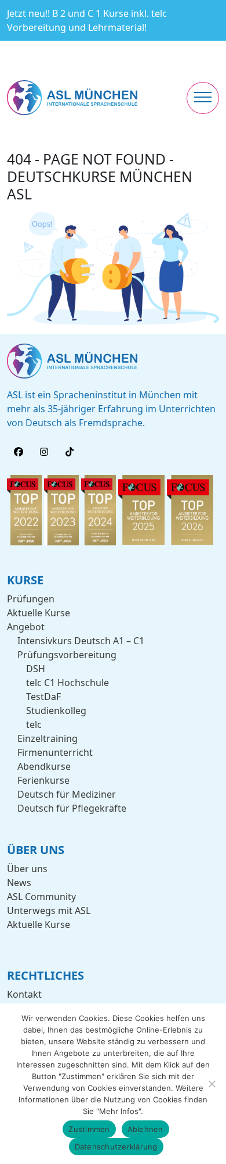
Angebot (26, 626)
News (19, 882)
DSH (35, 668)
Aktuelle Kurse (38, 612)
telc (34, 724)
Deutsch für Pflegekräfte (71, 808)
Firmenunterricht (55, 752)
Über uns (27, 868)
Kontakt (24, 994)
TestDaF (43, 696)
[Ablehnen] (211, 1084)
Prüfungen (30, 598)
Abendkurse (44, 766)
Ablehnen (145, 1129)
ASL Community (41, 896)
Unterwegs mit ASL (48, 910)
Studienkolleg (56, 710)
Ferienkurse (43, 780)
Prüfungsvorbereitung (66, 654)
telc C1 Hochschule (67, 682)
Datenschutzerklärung (116, 1146)
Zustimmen (89, 1129)
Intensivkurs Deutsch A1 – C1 (80, 640)
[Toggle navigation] (203, 98)
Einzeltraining (47, 738)
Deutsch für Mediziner (66, 794)
